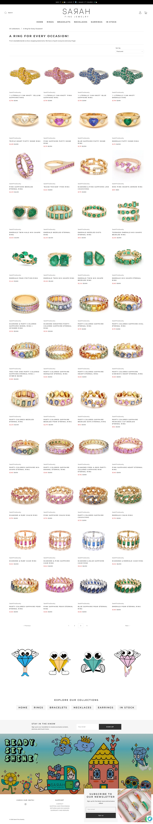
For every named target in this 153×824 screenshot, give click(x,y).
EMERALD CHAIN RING (122, 515)
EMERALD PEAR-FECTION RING (23, 278)
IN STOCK (111, 22)
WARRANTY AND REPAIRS (60, 810)
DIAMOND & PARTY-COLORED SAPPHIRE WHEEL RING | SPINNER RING (22, 326)
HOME (40, 22)
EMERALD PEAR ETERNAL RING (126, 606)
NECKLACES (80, 22)
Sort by (118, 48)
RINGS (50, 22)
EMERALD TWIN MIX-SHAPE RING (59, 278)
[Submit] (6, 12)
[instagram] (25, 804)
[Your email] (87, 727)
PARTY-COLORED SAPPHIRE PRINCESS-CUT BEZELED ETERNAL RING (125, 422)
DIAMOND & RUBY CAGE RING (23, 561)
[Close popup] (148, 791)
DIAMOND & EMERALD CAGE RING (127, 561)
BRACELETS (63, 22)
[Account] (140, 12)
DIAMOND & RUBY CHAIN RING (23, 515)
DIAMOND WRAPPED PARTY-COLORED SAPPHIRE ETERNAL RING (58, 326)
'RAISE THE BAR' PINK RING (57, 187)
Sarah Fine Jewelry (19, 819)
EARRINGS (96, 22)
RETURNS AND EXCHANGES (59, 808)
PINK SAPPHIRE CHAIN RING (57, 515)
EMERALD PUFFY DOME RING (125, 141)
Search (10, 12)
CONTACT (59, 804)
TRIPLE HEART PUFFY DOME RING (25, 141)
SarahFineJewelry (15, 92)
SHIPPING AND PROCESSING (60, 806)
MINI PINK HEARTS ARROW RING (127, 187)
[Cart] (146, 13)
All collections (14, 29)
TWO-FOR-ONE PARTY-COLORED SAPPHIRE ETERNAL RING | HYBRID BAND (24, 374)
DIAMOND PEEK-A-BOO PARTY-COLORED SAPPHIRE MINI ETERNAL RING (92, 469)
